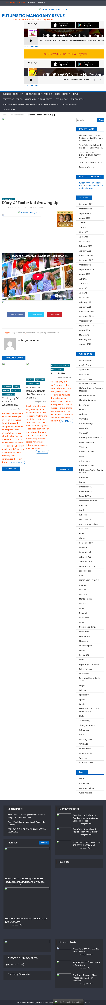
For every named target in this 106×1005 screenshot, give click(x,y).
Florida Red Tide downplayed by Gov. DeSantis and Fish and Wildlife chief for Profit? (13, 468)
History (66, 94)
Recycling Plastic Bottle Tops (89, 679)
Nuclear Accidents (87, 627)
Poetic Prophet (86, 645)
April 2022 (83, 237)
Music (81, 608)
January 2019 (85, 344)
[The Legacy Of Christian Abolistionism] (13, 373)
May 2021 (83, 288)
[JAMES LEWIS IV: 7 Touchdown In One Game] (64, 965)
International (85, 552)
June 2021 (83, 283)
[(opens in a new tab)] (64, 846)
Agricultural (84, 369)
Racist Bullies (58, 373)
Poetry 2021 (84, 655)
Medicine (83, 594)
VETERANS (83, 744)
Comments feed (86, 788)
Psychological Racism (60, 366)
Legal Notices (85, 571)
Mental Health (85, 599)
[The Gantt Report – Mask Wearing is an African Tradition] (64, 978)
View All (44, 842)
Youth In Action (86, 762)
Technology (62, 99)
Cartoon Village (86, 423)
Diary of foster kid (18, 332)
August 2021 (84, 274)
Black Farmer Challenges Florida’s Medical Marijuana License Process (91, 138)
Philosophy (84, 641)
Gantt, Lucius (85, 519)
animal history (85, 379)
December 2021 (86, 255)
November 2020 (86, 316)
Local (81, 575)
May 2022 (83, 232)
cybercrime (84, 461)
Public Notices (45, 99)
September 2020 (86, 325)
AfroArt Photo (85, 365)
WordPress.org (85, 793)
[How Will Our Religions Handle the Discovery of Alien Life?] (37, 370)
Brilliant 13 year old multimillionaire (91, 187)
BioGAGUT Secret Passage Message (42, 104)
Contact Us (9, 109)
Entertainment (45, 94)
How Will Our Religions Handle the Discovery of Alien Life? (35, 392)
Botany (82, 409)
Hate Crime (84, 528)
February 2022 (85, 246)
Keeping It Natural (87, 566)
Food (81, 510)
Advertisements (86, 360)
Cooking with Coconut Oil (90, 437)
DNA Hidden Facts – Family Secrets (91, 471)
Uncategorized (8, 199)
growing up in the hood (49, 332)
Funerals (83, 515)
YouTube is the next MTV (90, 162)
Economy (83, 477)
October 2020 (85, 321)
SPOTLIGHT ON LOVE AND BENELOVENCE (90, 710)
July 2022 (83, 222)
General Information (88, 524)
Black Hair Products (87, 400)
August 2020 (84, 330)
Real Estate (84, 673)
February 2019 (85, 339)
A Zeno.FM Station (31, 46)
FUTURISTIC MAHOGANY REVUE (33, 15)
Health (57, 94)
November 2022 (86, 204)
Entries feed (84, 783)
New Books (84, 617)
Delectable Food (86, 465)
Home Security (86, 543)
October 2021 (85, 265)
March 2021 (84, 297)
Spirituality (30, 99)
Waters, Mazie (85, 753)
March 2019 (84, 335)
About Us (41, 3)
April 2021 (83, 293)
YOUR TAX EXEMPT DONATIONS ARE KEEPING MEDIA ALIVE (90, 155)
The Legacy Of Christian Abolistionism (10, 401)
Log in (81, 778)
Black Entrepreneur (87, 395)
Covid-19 (83, 447)
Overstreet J (84, 631)
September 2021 (86, 269)
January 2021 (85, 307)
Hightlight (13, 842)
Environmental (85, 491)
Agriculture (84, 374)
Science (82, 690)
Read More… (18, 462)
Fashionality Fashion (88, 500)
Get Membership (69, 104)
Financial (83, 505)
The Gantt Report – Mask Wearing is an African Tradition (85, 978)
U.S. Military (84, 730)
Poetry (82, 650)
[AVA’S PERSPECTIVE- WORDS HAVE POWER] (64, 952)
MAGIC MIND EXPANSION (13, 104)
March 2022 (84, 241)
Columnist (18, 94)
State (81, 716)
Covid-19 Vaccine (87, 451)
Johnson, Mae (85, 561)
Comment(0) (29, 207)
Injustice (83, 547)
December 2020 (86, 311)
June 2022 (83, 227)
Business (7, 94)
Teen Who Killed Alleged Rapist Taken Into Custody (91, 146)
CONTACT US (65, 469)
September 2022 (86, 213)
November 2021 (86, 260)
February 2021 (85, 302)
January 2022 (85, 251)
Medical (82, 589)
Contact (31, 3)
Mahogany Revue (14, 207)
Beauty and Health (87, 383)
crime (82, 456)
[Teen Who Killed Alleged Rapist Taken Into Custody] (27, 901)
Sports (82, 699)
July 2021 (83, 279)
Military (82, 603)
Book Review (84, 405)
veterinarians (85, 748)
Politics (20, 99)
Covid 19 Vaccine (86, 442)
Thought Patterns (87, 725)
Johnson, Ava (85, 557)
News (75, 94)
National (83, 613)
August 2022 (84, 218)
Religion (6, 390)
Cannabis (83, 419)
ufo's (81, 734)
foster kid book (32, 332)
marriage (83, 585)
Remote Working (86, 167)
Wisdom (83, 758)
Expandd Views (77, 99)
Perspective (8, 99)
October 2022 (85, 209)
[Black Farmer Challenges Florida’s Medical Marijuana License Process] (27, 861)
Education (31, 94)
